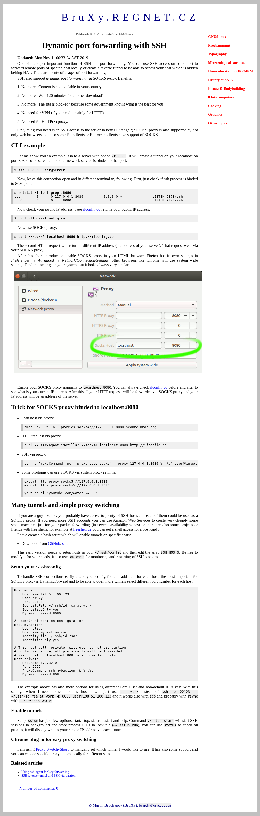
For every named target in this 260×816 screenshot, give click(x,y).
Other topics (217, 123)
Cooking (214, 106)
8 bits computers (221, 97)
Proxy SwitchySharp (52, 749)
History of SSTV (221, 80)
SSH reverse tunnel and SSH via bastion (48, 775)
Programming (219, 45)
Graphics (215, 114)
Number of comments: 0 (38, 788)
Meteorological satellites (226, 63)
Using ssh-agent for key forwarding (45, 772)
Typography (217, 54)
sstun (66, 543)
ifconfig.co (91, 209)
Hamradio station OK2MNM (230, 71)
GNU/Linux (217, 37)
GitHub (54, 543)
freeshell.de (82, 529)
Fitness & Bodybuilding (226, 88)
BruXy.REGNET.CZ (130, 17)
